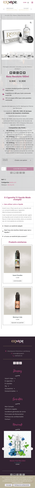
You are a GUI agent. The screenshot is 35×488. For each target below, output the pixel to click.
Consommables (10, 391)
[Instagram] (17, 363)
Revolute (11, 185)
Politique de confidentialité (14, 416)
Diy (15, 182)
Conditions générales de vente (15, 411)
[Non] (32, 481)
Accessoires (9, 388)
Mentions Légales (11, 409)
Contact (7, 419)
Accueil (7, 15)
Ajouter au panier (20, 169)
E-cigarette (9, 381)
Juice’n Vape (9, 378)
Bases (11, 182)
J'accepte (8, 485)
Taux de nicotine (5, 160)
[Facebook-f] (14, 363)
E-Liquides (8, 383)
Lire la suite (17, 281)
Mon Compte (9, 406)
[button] (32, 2)
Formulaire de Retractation (14, 414)
